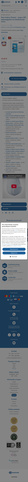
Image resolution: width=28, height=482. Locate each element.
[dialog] (14, 241)
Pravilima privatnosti (6, 244)
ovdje (16, 230)
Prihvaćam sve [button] (14, 249)
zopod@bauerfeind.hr (16, 245)
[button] (14, 257)
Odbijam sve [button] (14, 253)
